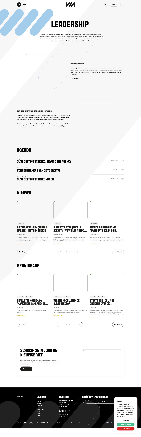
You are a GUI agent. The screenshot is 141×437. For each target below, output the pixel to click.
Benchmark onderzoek (102, 68)
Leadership (21, 223)
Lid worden (114, 4)
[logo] (70, 4)
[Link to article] (34, 210)
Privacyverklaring (65, 422)
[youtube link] (25, 422)
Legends (39, 415)
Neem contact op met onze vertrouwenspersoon (100, 403)
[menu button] (19, 4)
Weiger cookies (125, 428)
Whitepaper (58, 296)
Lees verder (20, 244)
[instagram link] (31, 422)
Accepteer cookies (126, 424)
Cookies (79, 422)
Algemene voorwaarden (53, 422)
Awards (39, 413)
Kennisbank (40, 405)
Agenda (39, 403)
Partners (39, 411)
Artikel (93, 296)
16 (79, 324)
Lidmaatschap (40, 409)
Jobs (38, 407)
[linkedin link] (19, 422)
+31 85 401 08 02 (63, 406)
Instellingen (126, 420)
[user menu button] (122, 4)
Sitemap (73, 422)
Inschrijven (26, 369)
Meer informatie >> (75, 78)
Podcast (21, 296)
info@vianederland (64, 404)
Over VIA (39, 401)
